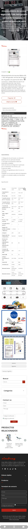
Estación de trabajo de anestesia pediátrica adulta (9, 445)
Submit (14, 421)
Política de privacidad (14, 519)
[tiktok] (13, 469)
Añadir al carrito (10, 102)
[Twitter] (8, 469)
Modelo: (4, 108)
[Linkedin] (5, 469)
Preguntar (10, 98)
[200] (8, 458)
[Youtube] (10, 469)
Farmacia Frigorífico (7, 371)
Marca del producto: (7, 110)
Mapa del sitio (21, 518)
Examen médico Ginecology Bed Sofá (19, 445)
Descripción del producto (8, 113)
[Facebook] (2, 469)
